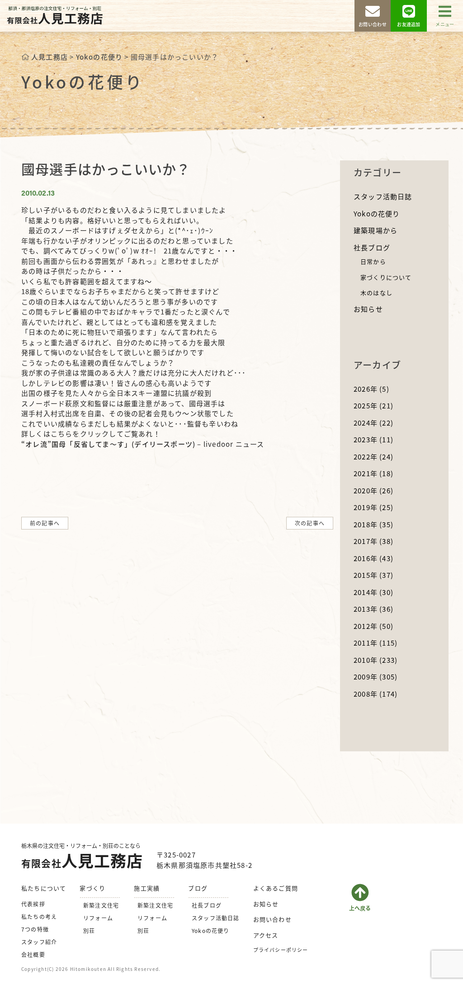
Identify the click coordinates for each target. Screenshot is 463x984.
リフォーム (98, 918)
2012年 (373, 626)
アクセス (266, 935)
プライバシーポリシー (280, 949)
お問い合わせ (272, 919)
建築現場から (375, 230)
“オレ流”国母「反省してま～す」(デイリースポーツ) (108, 444)
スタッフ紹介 (39, 942)
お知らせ (368, 309)
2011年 (375, 642)
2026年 (371, 389)
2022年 (373, 456)
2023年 (373, 439)
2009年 (375, 676)
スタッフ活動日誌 (383, 196)
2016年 (373, 558)
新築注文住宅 (101, 905)
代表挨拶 (33, 904)
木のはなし (376, 292)
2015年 (373, 575)
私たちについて (43, 888)
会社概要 (33, 954)
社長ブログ (372, 247)
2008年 (375, 693)
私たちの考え (39, 916)
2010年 (375, 660)
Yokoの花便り (377, 213)
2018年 (373, 524)
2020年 (373, 490)
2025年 (373, 405)
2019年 (373, 507)
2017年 (373, 541)
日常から (373, 261)
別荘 (89, 930)
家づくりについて (386, 277)
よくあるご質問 (275, 888)
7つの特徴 (35, 929)
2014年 (373, 592)
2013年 (373, 609)
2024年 (373, 422)
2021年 (373, 473)
